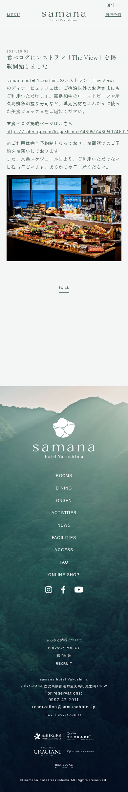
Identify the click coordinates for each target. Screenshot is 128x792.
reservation (64, 707)
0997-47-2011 (64, 700)
